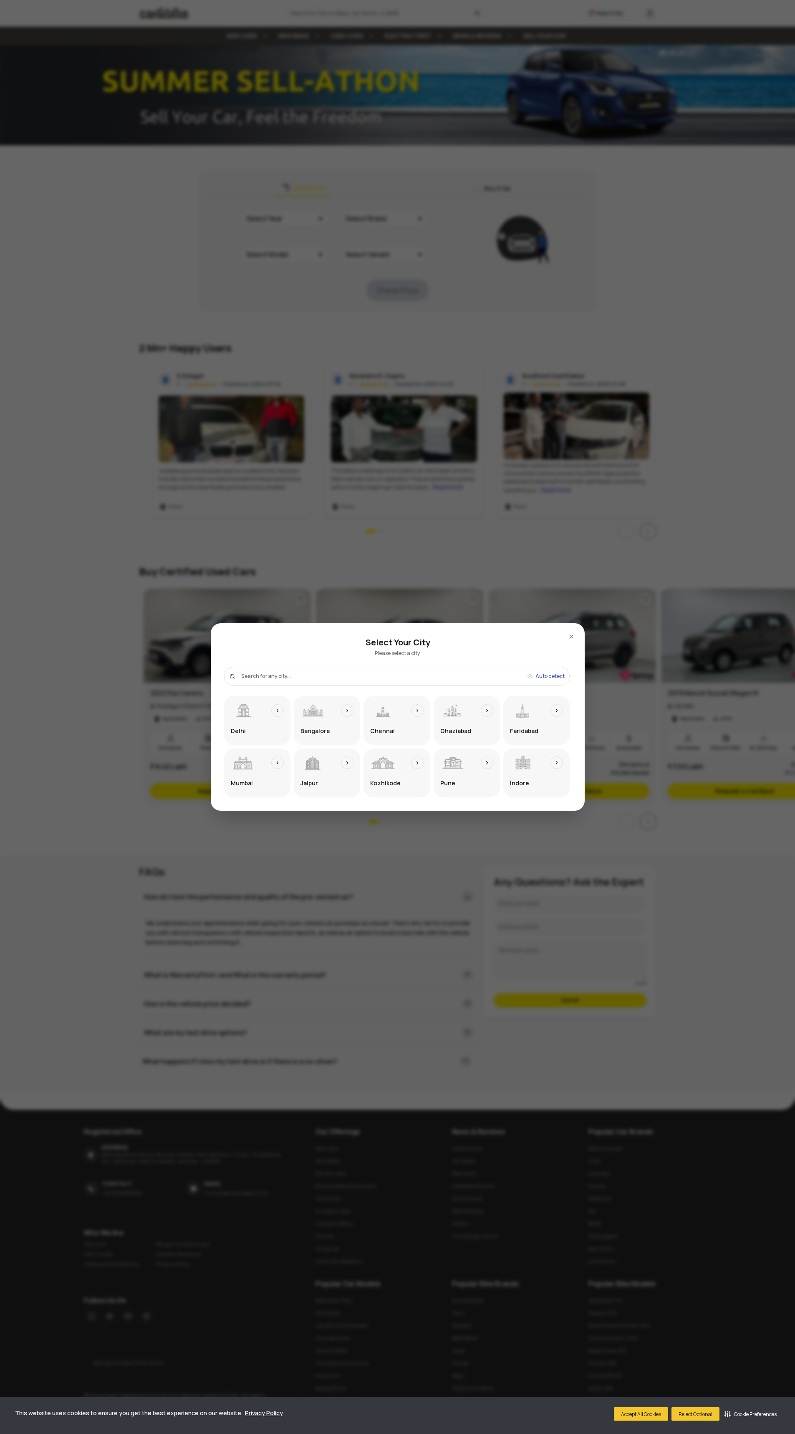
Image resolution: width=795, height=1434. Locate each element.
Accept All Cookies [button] (641, 1414)
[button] (750, 1414)
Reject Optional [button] (695, 1414)
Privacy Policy (264, 1413)
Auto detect (550, 676)
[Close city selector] (571, 636)
